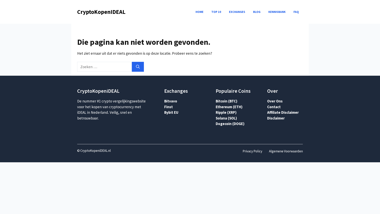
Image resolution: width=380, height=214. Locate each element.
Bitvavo (170, 101)
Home (199, 12)
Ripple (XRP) (226, 112)
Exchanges (237, 12)
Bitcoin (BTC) (226, 101)
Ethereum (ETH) (229, 106)
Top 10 (216, 12)
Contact (274, 106)
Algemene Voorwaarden (286, 151)
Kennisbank (277, 12)
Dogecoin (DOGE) (230, 123)
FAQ (296, 12)
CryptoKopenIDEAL (101, 11)
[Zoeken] (138, 67)
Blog (256, 12)
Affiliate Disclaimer (283, 112)
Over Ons (275, 101)
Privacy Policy (252, 151)
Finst (168, 106)
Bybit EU (171, 112)
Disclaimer (276, 118)
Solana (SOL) (226, 118)
